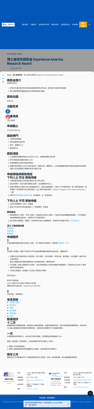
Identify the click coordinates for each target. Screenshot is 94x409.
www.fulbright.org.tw (80, 387)
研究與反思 (75, 221)
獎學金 (19, 54)
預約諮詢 (83, 24)
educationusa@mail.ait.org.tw (35, 381)
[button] (10, 228)
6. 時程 (10, 316)
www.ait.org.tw (32, 389)
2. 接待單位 (12, 305)
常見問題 (42, 398)
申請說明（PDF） (63, 243)
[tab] (47, 302)
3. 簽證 (10, 308)
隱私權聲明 (51, 398)
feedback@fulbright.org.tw (82, 380)
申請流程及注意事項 (22, 195)
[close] (68, 404)
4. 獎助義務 (12, 311)
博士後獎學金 (11, 54)
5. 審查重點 (12, 313)
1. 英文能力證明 (13, 302)
